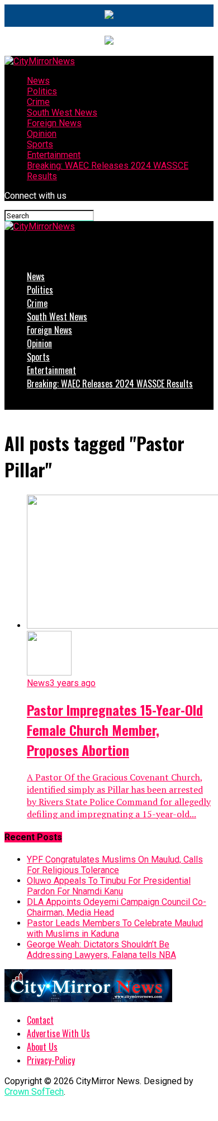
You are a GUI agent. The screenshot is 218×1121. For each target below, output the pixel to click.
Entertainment (53, 155)
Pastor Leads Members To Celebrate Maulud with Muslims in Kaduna (115, 928)
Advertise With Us (58, 1033)
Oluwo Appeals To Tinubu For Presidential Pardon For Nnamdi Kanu (109, 886)
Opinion (41, 133)
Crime (38, 102)
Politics (42, 91)
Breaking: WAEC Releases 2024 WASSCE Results (110, 383)
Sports (40, 144)
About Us (42, 1046)
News (38, 80)
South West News (62, 112)
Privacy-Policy (51, 1060)
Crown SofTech (34, 1091)
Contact (40, 1020)
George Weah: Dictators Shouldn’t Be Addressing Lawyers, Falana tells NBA (101, 949)
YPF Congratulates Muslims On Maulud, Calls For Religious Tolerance (115, 864)
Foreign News (54, 123)
